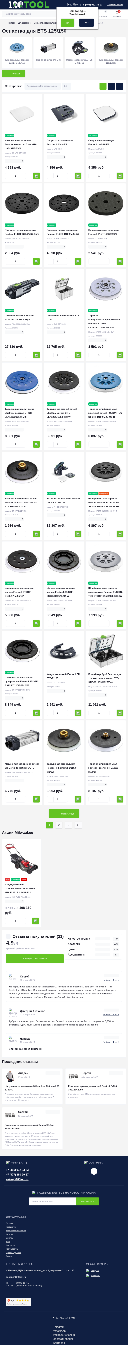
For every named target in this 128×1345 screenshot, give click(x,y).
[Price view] (119, 86)
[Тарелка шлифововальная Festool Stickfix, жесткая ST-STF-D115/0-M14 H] (22, 472)
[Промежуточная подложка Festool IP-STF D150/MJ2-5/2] (64, 203)
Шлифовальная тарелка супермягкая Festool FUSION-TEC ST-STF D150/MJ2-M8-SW (105, 592)
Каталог (10, 1234)
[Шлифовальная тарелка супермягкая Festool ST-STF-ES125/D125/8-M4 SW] (22, 651)
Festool (11, 23)
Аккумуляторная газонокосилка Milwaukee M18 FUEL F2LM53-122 (20, 888)
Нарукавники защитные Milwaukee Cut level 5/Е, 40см (32, 1088)
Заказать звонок (115, 4)
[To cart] (36, 176)
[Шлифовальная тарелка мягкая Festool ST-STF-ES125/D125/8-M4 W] (64, 561)
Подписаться (87, 1201)
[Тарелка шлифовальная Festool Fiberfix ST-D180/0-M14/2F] (105, 740)
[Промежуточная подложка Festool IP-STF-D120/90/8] (105, 203)
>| (78, 825)
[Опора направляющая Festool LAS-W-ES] (105, 114)
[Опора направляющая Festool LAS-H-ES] (64, 114)
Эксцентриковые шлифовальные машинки (54, 23)
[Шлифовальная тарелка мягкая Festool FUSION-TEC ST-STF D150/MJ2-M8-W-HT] (105, 472)
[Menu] (4, 4)
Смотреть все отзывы (35, 958)
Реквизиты (11, 1227)
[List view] (111, 86)
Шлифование (24, 23)
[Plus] (22, 176)
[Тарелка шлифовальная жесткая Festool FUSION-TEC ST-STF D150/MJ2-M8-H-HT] (105, 382)
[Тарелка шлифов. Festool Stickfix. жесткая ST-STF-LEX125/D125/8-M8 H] (22, 382)
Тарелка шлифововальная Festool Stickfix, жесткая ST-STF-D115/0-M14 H (21, 502)
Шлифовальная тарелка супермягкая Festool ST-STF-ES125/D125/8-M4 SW (21, 681)
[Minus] (8, 176)
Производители (13, 1252)
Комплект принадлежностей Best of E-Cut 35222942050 (92, 1088)
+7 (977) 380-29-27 (17, 1174)
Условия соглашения (16, 1231)
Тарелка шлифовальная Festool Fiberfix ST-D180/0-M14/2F (103, 767)
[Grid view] (103, 86)
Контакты (10, 1245)
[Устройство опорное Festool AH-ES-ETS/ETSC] (64, 472)
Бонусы (9, 1238)
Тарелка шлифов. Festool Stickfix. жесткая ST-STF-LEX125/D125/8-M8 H (20, 413)
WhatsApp (95, 1275)
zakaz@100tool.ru (17, 1179)
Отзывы (10, 1223)
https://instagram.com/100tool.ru (94, 1171)
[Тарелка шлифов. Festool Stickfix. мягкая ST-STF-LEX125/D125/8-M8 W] (64, 382)
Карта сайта (12, 1249)
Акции (9, 1256)
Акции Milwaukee (17, 832)
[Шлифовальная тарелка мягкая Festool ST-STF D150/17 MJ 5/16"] (22, 561)
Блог (8, 1241)
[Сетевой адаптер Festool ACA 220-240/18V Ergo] (22, 289)
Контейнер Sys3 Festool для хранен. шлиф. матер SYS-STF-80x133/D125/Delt (104, 678)
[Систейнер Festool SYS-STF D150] (64, 289)
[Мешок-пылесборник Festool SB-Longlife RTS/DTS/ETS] (22, 740)
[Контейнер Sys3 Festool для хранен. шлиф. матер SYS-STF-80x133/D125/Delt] (105, 651)
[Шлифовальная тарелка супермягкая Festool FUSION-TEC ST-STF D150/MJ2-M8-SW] (105, 561)
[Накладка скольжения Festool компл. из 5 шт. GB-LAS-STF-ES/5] (22, 114)
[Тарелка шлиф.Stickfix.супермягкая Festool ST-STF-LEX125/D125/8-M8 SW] (105, 289)
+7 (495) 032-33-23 (17, 1170)
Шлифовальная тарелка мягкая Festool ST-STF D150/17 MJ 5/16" (19, 592)
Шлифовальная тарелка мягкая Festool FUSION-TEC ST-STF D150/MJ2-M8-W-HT (104, 502)
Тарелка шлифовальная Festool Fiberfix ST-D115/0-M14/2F (62, 767)
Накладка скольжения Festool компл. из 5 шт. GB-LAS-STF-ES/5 (21, 144)
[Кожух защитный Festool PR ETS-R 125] (64, 651)
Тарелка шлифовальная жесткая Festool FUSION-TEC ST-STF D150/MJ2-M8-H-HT (105, 413)
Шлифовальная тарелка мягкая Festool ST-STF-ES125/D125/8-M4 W (61, 592)
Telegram (95, 1270)
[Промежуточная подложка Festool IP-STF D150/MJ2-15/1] (22, 203)
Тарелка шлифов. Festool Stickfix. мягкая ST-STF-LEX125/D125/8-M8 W (62, 413)
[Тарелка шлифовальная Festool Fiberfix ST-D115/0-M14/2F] (64, 740)
